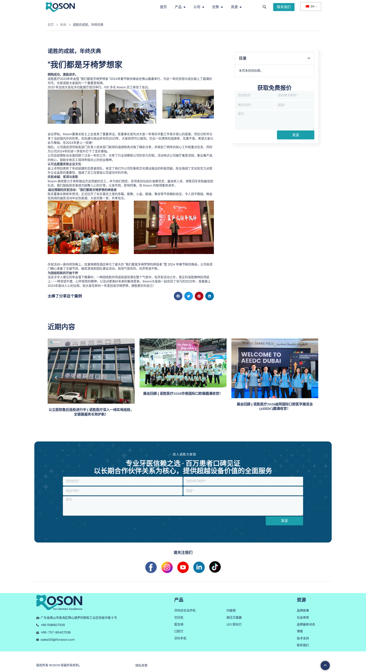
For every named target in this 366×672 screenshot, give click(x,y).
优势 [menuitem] (215, 7)
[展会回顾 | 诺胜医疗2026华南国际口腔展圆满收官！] (91, 363)
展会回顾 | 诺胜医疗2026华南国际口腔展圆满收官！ (91, 393)
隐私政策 (141, 665)
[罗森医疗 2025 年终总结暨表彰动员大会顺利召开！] (274, 371)
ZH (312, 6)
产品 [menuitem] (178, 7)
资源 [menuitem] (234, 7)
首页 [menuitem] (163, 7)
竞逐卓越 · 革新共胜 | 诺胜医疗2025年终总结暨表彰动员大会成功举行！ (275, 412)
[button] (264, 7)
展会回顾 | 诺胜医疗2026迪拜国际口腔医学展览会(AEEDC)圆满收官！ (183, 406)
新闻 (63, 25)
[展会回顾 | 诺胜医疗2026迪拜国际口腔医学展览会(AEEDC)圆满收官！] (183, 368)
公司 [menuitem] (196, 7)
